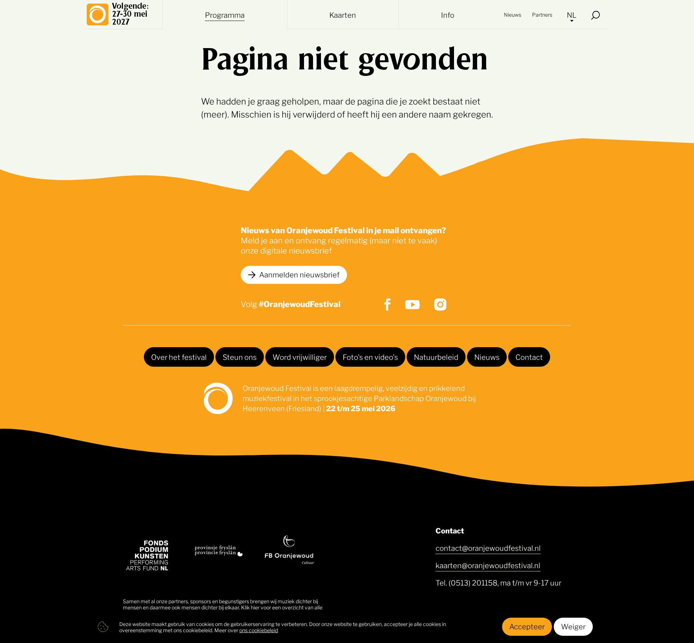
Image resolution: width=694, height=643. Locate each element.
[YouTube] (412, 305)
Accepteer (527, 626)
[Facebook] (387, 304)
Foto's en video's (370, 357)
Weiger (573, 626)
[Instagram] (440, 304)
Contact (529, 357)
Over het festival (179, 357)
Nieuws (512, 14)
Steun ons (240, 357)
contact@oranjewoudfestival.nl (488, 547)
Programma (225, 14)
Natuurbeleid (436, 357)
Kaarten (342, 14)
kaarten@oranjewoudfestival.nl (488, 565)
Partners (542, 14)
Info (447, 14)
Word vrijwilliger (300, 357)
